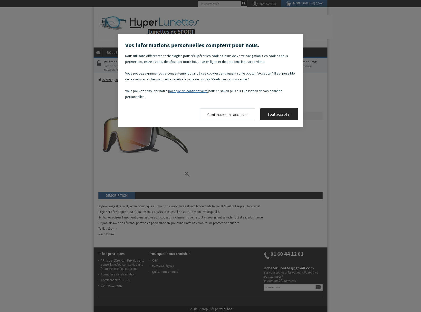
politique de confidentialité (188, 91)
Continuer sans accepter (227, 114)
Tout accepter (279, 114)
